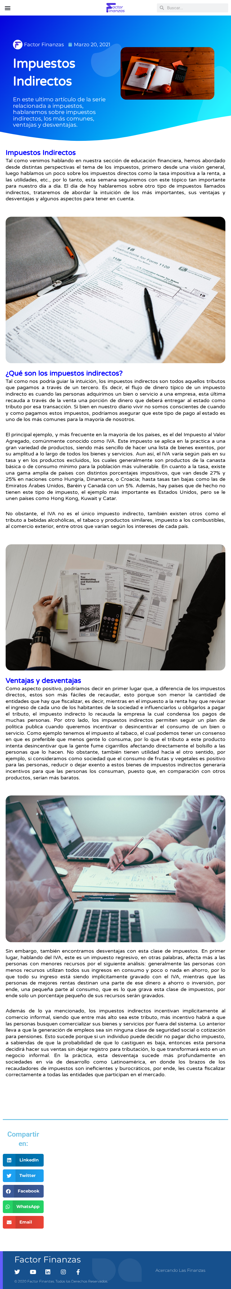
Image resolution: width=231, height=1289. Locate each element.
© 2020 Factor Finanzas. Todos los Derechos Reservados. (61, 1281)
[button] (7, 7)
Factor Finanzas (47, 1259)
